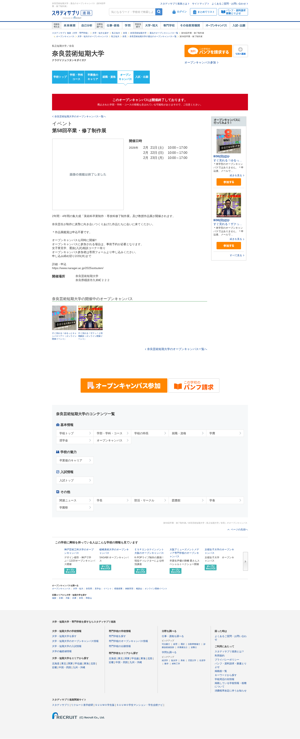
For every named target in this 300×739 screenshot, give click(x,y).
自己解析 (86, 25)
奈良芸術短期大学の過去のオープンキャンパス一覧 (153, 36)
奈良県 (89, 588)
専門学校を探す (117, 636)
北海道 (55, 663)
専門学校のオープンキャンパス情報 (128, 641)
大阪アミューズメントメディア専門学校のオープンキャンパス (184, 553)
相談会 (139, 588)
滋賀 (54, 598)
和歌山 (89, 598)
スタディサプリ (60, 705)
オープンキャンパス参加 (200, 62)
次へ (245, 561)
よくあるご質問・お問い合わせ (229, 3)
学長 (99, 500)
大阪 (68, 598)
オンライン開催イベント (156, 588)
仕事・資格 (113, 25)
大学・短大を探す (100, 33)
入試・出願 (239, 25)
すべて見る (236, 255)
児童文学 (192, 660)
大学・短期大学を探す (64, 636)
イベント (107, 588)
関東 (70, 663)
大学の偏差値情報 (62, 651)
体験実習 (129, 588)
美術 (183, 660)
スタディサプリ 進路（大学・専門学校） (70, 33)
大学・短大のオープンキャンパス (93, 36)
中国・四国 (65, 667)
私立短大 (116, 33)
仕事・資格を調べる (173, 636)
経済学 (165, 660)
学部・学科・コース (109, 433)
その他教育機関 (190, 25)
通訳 (183, 644)
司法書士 (166, 644)
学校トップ (60, 76)
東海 (86, 663)
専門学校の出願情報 (120, 646)
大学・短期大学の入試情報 (66, 646)
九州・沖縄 (79, 667)
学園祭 (63, 507)
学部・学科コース (76, 77)
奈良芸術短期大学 (138, 33)
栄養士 (194, 647)
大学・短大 (151, 25)
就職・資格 (109, 76)
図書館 (176, 500)
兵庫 (74, 598)
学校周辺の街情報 (224, 679)
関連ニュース (68, 500)
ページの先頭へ (239, 529)
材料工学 (176, 664)
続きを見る (236, 175)
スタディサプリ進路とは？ (229, 651)
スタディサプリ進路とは (173, 3)
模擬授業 (118, 588)
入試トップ (66, 480)
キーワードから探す (226, 675)
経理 (175, 644)
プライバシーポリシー (227, 659)
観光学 (174, 660)
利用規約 (219, 655)
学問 (127, 25)
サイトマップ (199, 3)
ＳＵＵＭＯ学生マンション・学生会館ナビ (139, 705)
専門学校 (169, 25)
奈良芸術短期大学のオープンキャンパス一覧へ (177, 349)
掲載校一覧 (221, 671)
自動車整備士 (194, 644)
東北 (63, 663)
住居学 (202, 660)
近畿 (54, 667)
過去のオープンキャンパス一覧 (164, 33)
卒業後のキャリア (93, 77)
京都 (61, 598)
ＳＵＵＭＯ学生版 (104, 705)
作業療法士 (182, 647)
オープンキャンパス (216, 25)
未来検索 (69, 25)
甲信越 (78, 663)
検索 (158, 11)
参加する (229, 182)
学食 (212, 500)
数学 (166, 664)
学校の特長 (141, 433)
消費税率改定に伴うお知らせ (231, 690)
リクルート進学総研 (82, 705)
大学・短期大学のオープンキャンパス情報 (75, 641)
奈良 (125, 33)
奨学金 (63, 440)
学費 (212, 433)
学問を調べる (169, 652)
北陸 (93, 663)
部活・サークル (144, 500)
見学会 (98, 588)
